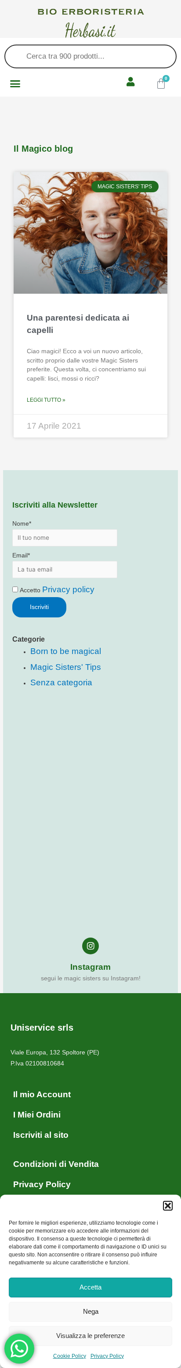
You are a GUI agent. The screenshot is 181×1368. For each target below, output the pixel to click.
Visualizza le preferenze (90, 1335)
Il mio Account (42, 1094)
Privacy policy (68, 589)
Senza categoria (61, 682)
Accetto (56, 590)
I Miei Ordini (37, 1114)
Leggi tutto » (46, 400)
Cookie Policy (69, 1356)
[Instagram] (90, 946)
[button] (167, 1205)
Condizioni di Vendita (56, 1164)
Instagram (90, 967)
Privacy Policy (107, 1356)
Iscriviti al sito (41, 1135)
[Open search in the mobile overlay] (90, 56)
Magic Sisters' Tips (65, 667)
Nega (90, 1311)
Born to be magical (65, 651)
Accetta (90, 1287)
